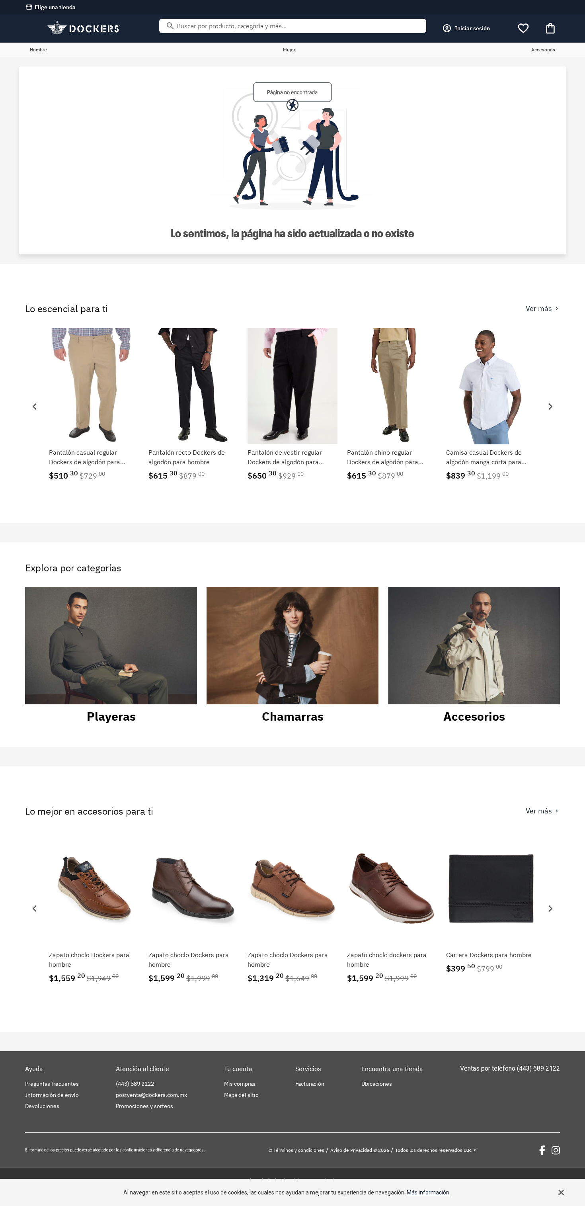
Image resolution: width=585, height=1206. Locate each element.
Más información (428, 1192)
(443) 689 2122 (538, 1068)
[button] (34, 406)
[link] (94, 406)
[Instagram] (556, 1150)
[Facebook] (542, 1150)
